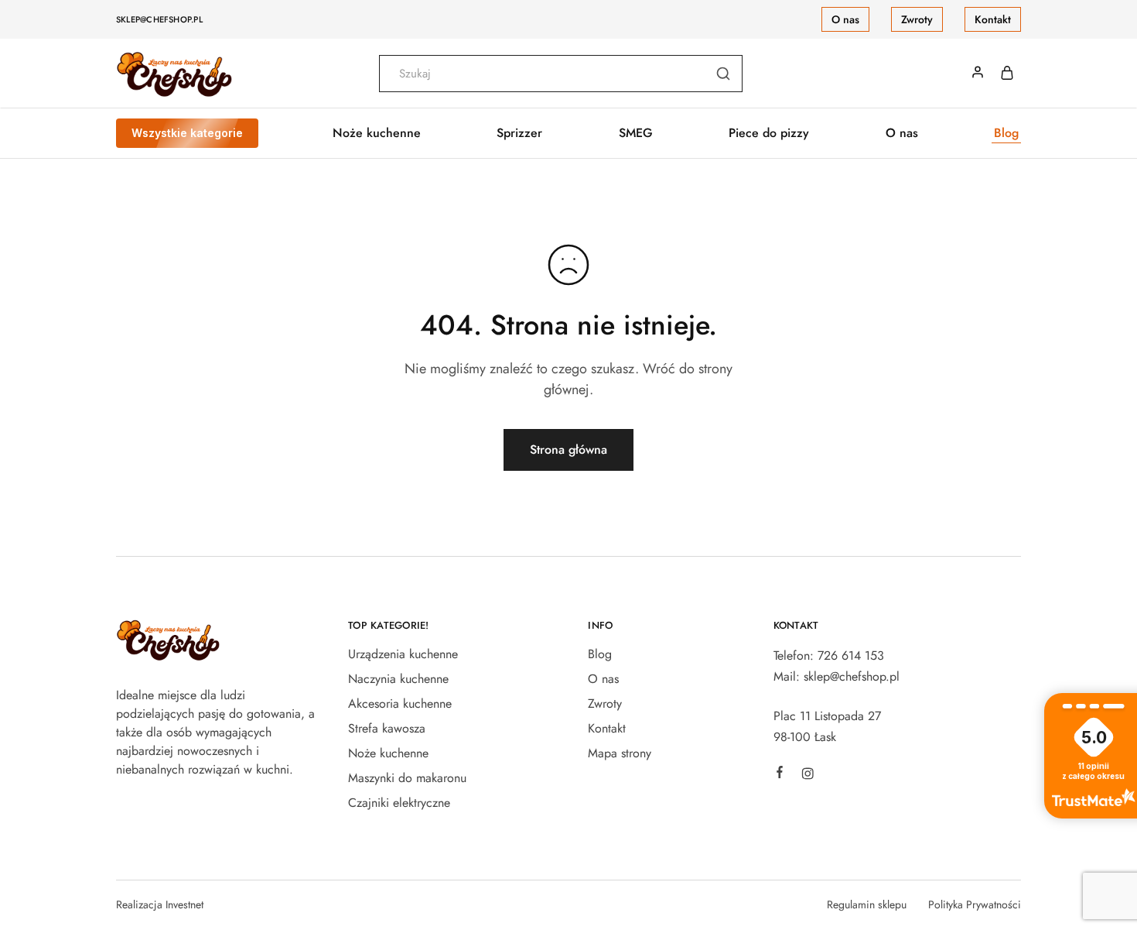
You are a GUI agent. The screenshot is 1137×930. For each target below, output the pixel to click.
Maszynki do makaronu (407, 778)
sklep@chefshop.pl (159, 19)
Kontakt (993, 19)
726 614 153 (851, 655)
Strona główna (568, 449)
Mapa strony (619, 753)
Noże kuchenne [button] (377, 133)
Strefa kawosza (386, 728)
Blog (1006, 133)
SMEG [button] (636, 133)
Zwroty (917, 19)
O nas (845, 19)
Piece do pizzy (769, 133)
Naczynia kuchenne (398, 679)
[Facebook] (780, 774)
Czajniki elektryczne (399, 803)
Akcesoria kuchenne (400, 703)
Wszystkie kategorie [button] (187, 132)
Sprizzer (519, 133)
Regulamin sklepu (867, 904)
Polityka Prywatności (974, 904)
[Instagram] (807, 776)
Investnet (184, 904)
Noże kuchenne (388, 753)
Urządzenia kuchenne (403, 654)
